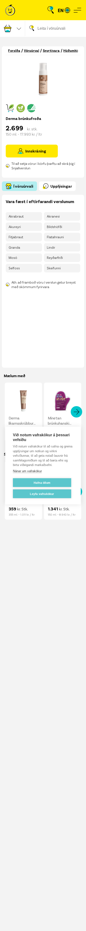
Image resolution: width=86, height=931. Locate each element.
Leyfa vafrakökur (42, 493)
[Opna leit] (50, 10)
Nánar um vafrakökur (27, 471)
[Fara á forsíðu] (10, 10)
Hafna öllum (42, 482)
